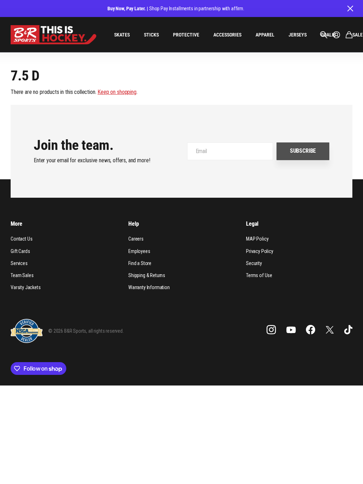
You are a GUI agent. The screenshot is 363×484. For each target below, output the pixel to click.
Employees (139, 251)
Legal (252, 223)
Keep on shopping (116, 92)
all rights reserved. (106, 331)
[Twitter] (330, 329)
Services (19, 263)
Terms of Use (259, 275)
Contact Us (21, 239)
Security (254, 263)
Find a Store (139, 263)
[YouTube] (291, 329)
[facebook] (310, 329)
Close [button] (349, 8)
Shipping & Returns (146, 275)
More (16, 223)
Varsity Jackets (26, 287)
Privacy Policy (259, 251)
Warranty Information (149, 287)
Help (133, 223)
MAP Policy (257, 239)
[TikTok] (348, 329)
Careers (136, 239)
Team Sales (22, 275)
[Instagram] (271, 329)
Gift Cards (20, 251)
